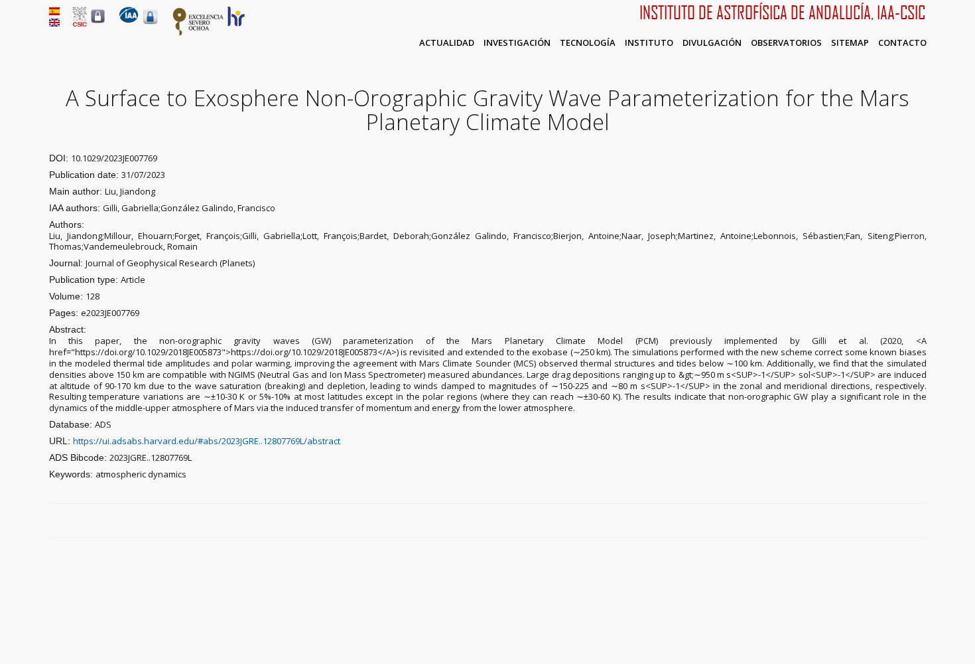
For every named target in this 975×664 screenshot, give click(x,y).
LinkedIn (920, 521)
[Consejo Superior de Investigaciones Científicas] (79, 23)
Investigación (517, 42)
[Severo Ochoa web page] (198, 33)
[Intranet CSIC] (97, 23)
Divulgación (712, 42)
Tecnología (588, 42)
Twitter (889, 521)
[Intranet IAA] (150, 24)
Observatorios (786, 42)
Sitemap (850, 42)
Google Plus (904, 521)
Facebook (874, 521)
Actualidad (446, 42)
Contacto (902, 42)
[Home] (129, 20)
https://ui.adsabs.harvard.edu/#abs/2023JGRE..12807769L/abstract (206, 441)
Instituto (649, 42)
